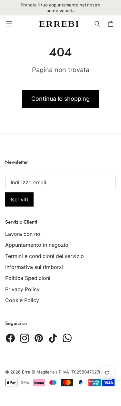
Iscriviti (19, 199)
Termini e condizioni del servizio (44, 256)
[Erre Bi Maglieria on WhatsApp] (67, 338)
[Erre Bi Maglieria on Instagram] (24, 338)
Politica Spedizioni (27, 278)
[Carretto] (111, 24)
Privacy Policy (22, 289)
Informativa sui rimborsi (34, 267)
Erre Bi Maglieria (38, 371)
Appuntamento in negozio (36, 245)
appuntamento (63, 4)
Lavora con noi (23, 234)
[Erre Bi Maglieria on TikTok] (53, 338)
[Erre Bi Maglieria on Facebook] (10, 338)
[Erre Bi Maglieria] (58, 24)
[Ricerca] (97, 24)
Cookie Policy (22, 300)
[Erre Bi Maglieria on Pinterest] (39, 338)
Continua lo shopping (60, 98)
